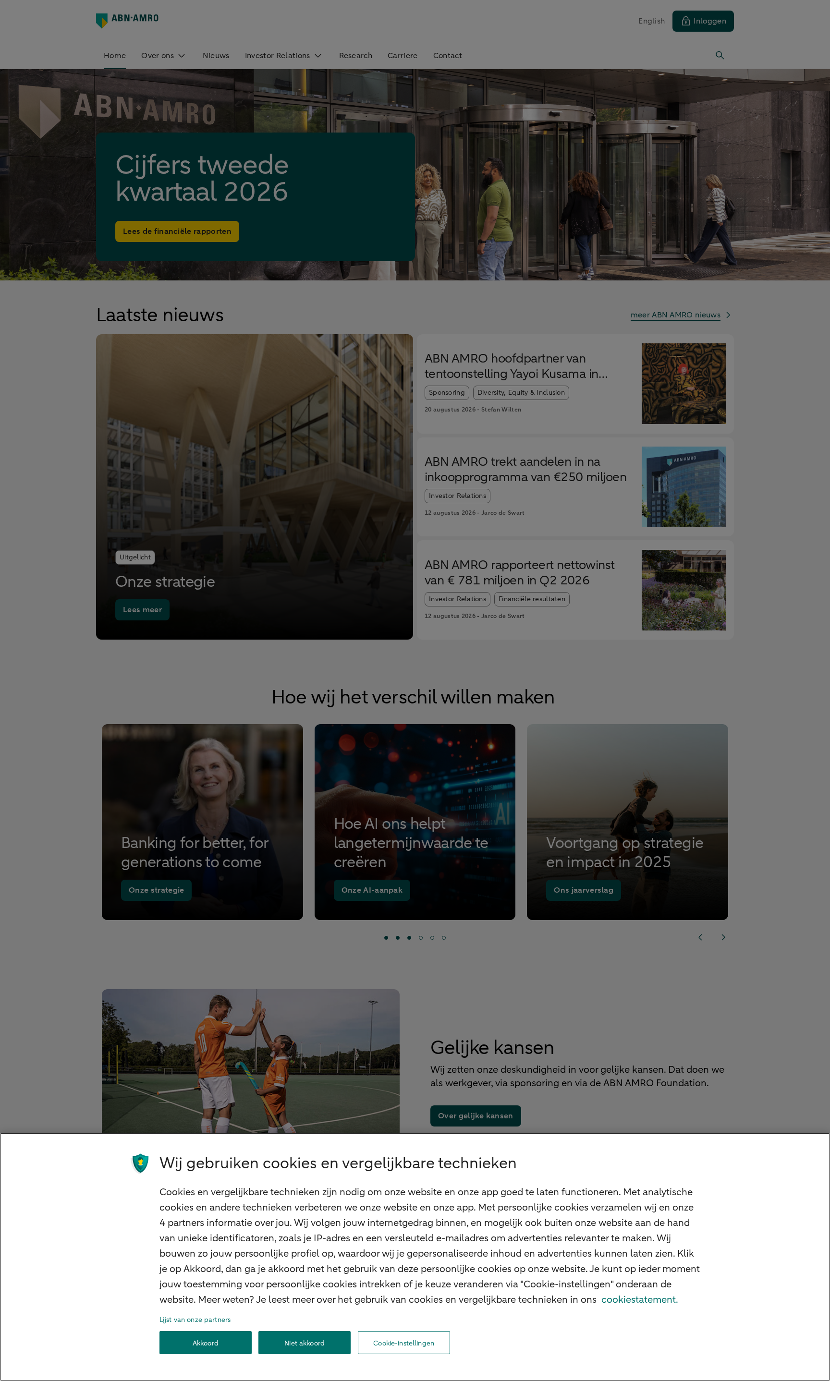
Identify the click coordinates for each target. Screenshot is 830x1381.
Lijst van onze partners (195, 1319)
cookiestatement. (639, 1299)
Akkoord (206, 1342)
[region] (415, 1257)
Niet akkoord (304, 1342)
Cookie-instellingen (403, 1342)
